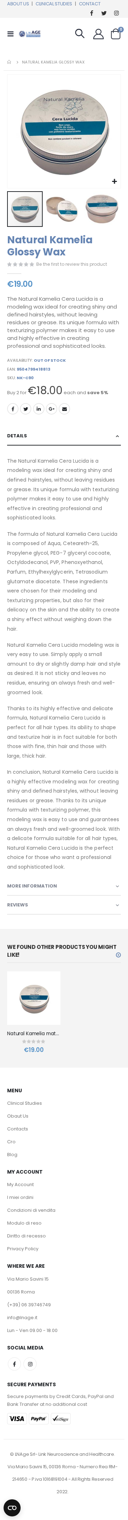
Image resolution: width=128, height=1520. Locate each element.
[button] (114, 182)
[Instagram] (116, 12)
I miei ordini (20, 1197)
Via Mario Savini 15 (28, 1279)
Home (9, 62)
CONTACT (90, 3)
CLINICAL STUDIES (54, 3)
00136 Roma (21, 1291)
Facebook (12, 409)
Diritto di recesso (26, 1235)
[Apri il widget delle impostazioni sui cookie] (12, 1506)
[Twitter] (104, 12)
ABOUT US (18, 3)
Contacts (17, 1128)
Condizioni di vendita (31, 1210)
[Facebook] (91, 12)
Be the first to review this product (71, 264)
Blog (12, 1154)
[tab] (64, 436)
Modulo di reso (24, 1223)
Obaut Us (17, 1116)
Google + (51, 409)
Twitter (25, 409)
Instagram (30, 1364)
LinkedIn (38, 409)
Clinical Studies (24, 1103)
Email (64, 409)
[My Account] (98, 34)
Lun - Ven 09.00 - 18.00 (32, 1330)
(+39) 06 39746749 (29, 1304)
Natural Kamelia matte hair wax (33, 1033)
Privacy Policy (22, 1248)
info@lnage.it (22, 1317)
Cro (11, 1141)
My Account (20, 1184)
